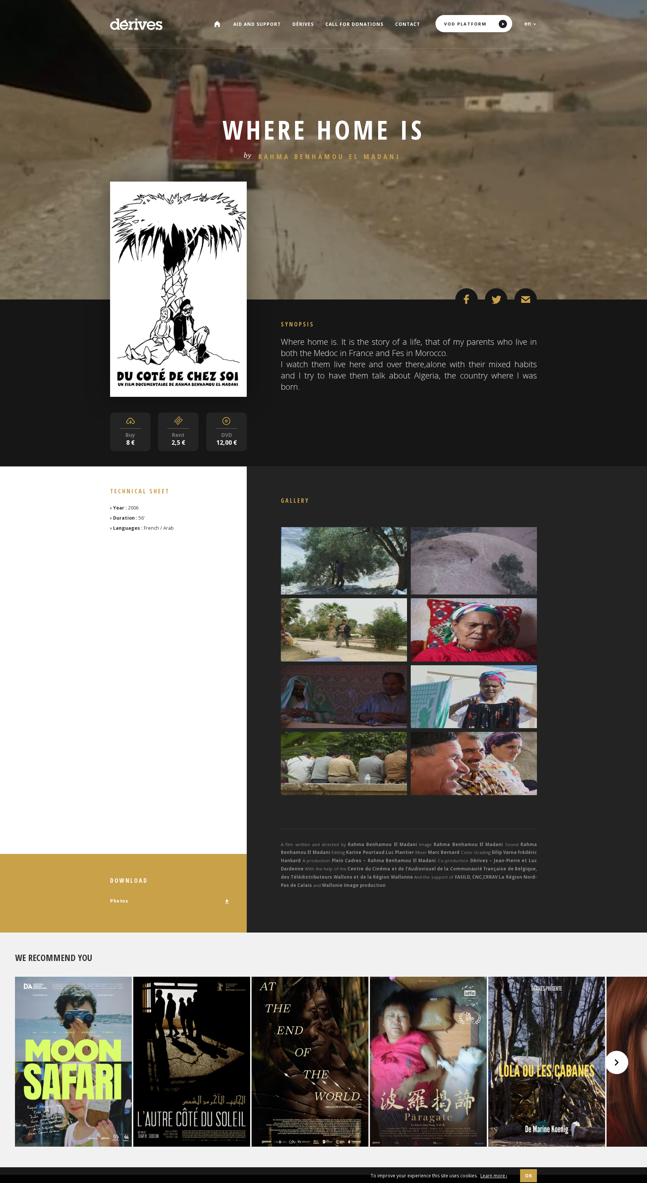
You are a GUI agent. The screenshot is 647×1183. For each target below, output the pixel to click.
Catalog (220, 24)
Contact (407, 24)
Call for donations (354, 24)
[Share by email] (525, 299)
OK (528, 1176)
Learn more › (493, 1175)
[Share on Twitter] (496, 299)
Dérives (303, 24)
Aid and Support (257, 24)
